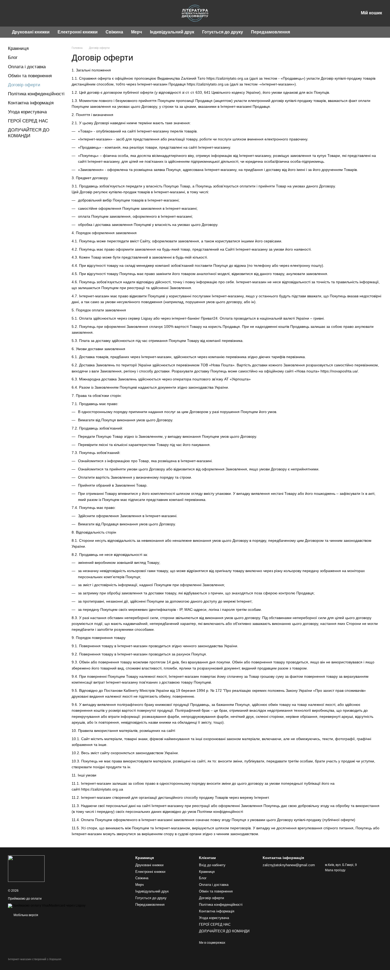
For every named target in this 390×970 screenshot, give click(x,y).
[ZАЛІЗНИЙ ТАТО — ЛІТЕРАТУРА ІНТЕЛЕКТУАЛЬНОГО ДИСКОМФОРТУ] (26, 868)
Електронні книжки (78, 32)
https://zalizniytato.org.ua (227, 78)
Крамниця (18, 48)
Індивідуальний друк (172, 32)
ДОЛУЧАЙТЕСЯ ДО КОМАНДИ (224, 931)
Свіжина (114, 32)
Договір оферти (211, 898)
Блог (13, 57)
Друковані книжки (31, 32)
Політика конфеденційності (36, 93)
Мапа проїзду (335, 870)
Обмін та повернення (30, 75)
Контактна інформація (31, 102)
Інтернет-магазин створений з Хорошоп (34, 959)
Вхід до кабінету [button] (212, 865)
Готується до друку (222, 32)
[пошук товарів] (303, 32)
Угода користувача (27, 111)
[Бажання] (327, 13)
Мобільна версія (25, 915)
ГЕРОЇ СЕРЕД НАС (28, 120)
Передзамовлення (270, 32)
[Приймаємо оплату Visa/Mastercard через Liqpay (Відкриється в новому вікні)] (46, 905)
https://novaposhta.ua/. (339, 371)
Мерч (136, 32)
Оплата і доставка (27, 66)
